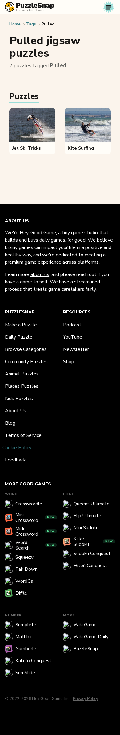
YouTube (72, 337)
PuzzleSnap (86, 649)
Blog (10, 423)
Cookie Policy (16, 447)
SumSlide (25, 673)
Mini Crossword (35, 517)
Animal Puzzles (22, 374)
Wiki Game (85, 625)
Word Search (35, 545)
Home (15, 24)
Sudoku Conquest (92, 553)
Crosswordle (28, 504)
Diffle (21, 593)
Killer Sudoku (93, 541)
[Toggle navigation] (108, 7)
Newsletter (76, 349)
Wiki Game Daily (91, 637)
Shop (68, 361)
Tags (31, 24)
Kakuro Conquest (33, 661)
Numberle (25, 649)
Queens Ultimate (92, 504)
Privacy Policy (85, 699)
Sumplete (25, 625)
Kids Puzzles (19, 398)
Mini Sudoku (86, 528)
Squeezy (24, 557)
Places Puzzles (21, 386)
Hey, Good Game (38, 232)
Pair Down (26, 569)
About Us (15, 410)
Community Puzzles (26, 361)
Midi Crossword (35, 531)
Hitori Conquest (90, 565)
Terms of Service (23, 435)
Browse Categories (26, 349)
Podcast (72, 324)
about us (39, 274)
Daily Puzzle (18, 337)
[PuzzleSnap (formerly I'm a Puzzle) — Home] (29, 7)
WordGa (24, 581)
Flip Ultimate (87, 516)
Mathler (23, 637)
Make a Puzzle (21, 324)
